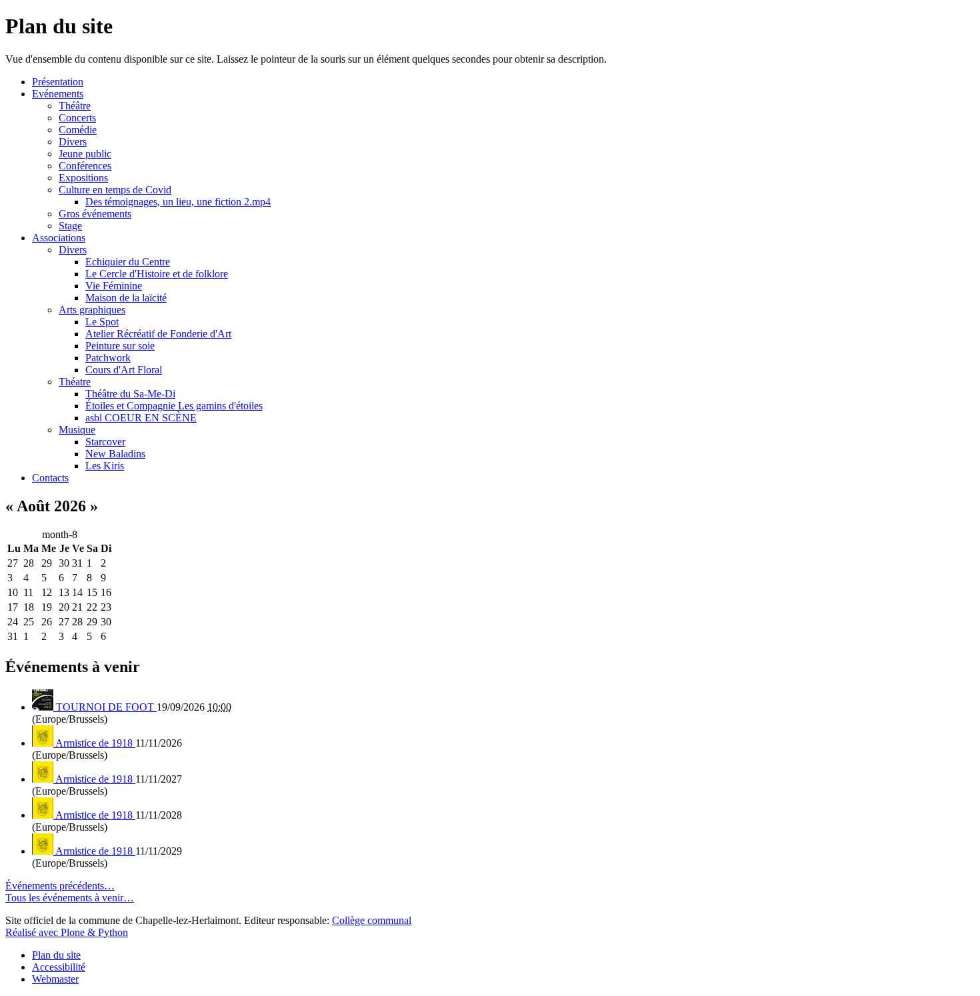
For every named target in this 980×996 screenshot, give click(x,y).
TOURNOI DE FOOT (106, 707)
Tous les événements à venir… (69, 897)
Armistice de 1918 (95, 743)
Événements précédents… (60, 885)
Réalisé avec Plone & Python (66, 932)
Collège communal (371, 920)
